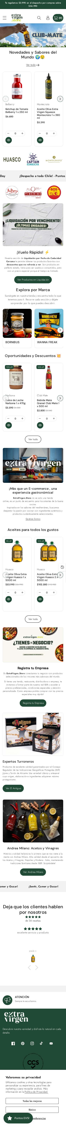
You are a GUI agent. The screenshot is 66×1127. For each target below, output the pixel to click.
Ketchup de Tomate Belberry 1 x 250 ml (16, 110)
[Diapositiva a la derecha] (60, 99)
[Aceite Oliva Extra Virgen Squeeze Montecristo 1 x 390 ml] (48, 86)
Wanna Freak (47, 342)
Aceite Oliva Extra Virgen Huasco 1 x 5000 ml (16, 577)
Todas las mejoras (32, 1101)
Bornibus (12, 342)
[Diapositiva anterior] (10, 43)
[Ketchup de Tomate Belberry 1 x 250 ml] (17, 86)
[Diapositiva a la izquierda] (6, 99)
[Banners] (12, 159)
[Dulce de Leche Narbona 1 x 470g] (17, 377)
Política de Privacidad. (36, 1092)
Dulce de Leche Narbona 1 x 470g (15, 402)
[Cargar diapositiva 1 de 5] (17, 44)
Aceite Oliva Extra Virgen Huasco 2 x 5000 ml (47, 577)
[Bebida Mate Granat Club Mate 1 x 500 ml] (48, 377)
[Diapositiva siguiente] (47, 43)
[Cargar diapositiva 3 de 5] (29, 44)
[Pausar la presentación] (55, 43)
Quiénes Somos (33, 518)
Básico (32, 1109)
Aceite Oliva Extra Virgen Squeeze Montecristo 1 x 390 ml (48, 113)
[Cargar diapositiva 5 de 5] (41, 44)
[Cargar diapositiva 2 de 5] (23, 44)
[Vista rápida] (8, 140)
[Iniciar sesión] (48, 18)
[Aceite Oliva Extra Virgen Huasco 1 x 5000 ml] (17, 551)
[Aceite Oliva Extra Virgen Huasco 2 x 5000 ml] (48, 551)
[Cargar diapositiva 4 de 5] (35, 44)
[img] (33, 917)
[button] (6, 18)
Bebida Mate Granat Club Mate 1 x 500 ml (48, 403)
